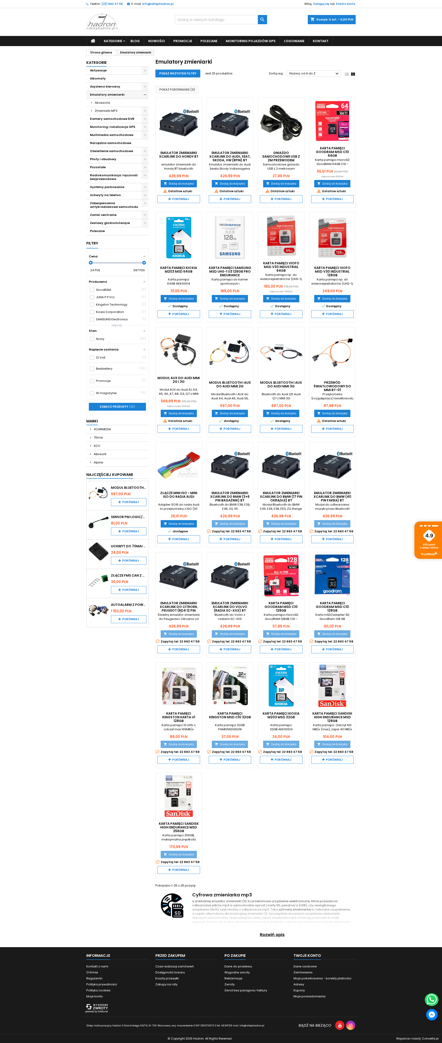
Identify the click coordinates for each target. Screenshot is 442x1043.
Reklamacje (233, 978)
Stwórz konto (345, 4)
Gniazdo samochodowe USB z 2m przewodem (281, 156)
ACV (96, 446)
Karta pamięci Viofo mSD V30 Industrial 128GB (332, 271)
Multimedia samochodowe (111, 135)
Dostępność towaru (170, 972)
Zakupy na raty (166, 984)
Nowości (156, 41)
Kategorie (96, 62)
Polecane (209, 41)
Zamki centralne (103, 215)
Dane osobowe (305, 966)
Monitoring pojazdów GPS (251, 41)
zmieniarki (233, 901)
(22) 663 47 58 (112, 4)
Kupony (299, 990)
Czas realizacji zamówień (174, 966)
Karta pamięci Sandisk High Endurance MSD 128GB (332, 717)
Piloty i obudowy (103, 159)
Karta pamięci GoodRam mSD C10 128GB (281, 607)
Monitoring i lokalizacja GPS (112, 127)
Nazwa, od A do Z (314, 74)
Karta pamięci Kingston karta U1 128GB (178, 717)
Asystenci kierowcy (105, 86)
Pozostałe (98, 167)
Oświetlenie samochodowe (111, 151)
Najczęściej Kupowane (109, 474)
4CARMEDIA (102, 429)
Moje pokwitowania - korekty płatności (322, 978)
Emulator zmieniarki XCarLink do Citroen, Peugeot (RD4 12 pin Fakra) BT (179, 608)
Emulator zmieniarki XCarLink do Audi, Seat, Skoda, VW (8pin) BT (230, 156)
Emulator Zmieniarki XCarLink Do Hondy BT (178, 154)
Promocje (182, 41)
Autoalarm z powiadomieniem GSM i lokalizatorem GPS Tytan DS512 (128, 605)
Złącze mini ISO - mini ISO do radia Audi (178, 495)
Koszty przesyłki (167, 978)
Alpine (98, 462)
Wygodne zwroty (237, 972)
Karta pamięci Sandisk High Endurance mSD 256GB (179, 827)
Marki (92, 421)
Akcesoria (102, 102)
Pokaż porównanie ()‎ (177, 89)
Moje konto (94, 996)
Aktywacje (98, 70)
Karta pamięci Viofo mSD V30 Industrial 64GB (281, 267)
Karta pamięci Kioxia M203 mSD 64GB (178, 269)
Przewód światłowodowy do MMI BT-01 (332, 386)
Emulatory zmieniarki (107, 94)
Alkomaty (98, 78)
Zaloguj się (321, 4)
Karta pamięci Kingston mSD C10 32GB (230, 715)
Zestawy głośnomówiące (110, 223)
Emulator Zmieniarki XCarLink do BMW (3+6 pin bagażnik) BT (230, 497)
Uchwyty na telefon (105, 195)
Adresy (299, 984)
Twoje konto (307, 955)
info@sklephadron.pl (158, 4)
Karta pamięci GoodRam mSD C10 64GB (332, 152)
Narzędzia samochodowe (110, 143)
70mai (98, 437)
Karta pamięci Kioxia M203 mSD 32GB (281, 715)
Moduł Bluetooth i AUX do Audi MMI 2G (128, 487)
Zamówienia (303, 972)
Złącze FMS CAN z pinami (128, 575)
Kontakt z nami (97, 966)
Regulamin (94, 978)
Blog (135, 41)
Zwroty (229, 984)
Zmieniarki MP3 (106, 111)
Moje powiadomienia (310, 996)
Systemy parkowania (107, 187)
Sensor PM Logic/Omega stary (128, 517)
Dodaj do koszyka (179, 184)
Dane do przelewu (238, 966)
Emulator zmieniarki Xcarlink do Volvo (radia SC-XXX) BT (230, 607)
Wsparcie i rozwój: (417, 1038)
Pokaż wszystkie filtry (177, 73)
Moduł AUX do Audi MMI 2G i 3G (178, 380)
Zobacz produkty (117, 407)
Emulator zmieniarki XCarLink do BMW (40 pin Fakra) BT (332, 497)
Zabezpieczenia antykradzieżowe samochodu (114, 205)
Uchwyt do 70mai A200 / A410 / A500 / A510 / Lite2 (128, 546)
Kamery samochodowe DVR (112, 119)
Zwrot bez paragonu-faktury (245, 990)
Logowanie (294, 41)
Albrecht (99, 454)
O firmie (92, 972)
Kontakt (321, 41)
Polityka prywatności (101, 984)
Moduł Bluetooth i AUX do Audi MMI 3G (281, 384)
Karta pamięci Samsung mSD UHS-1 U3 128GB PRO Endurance (230, 271)
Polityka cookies (98, 990)
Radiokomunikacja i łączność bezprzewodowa (114, 177)
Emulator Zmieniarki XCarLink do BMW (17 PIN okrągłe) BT (281, 497)
